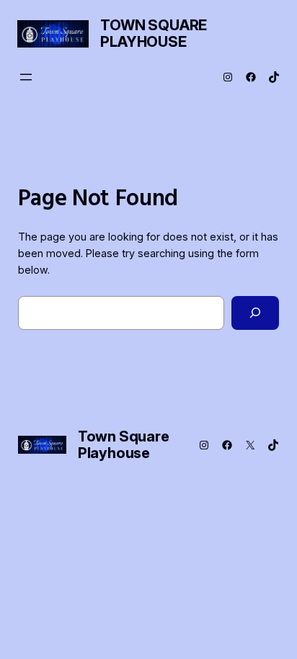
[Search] (255, 313)
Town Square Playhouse (153, 33)
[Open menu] (26, 77)
